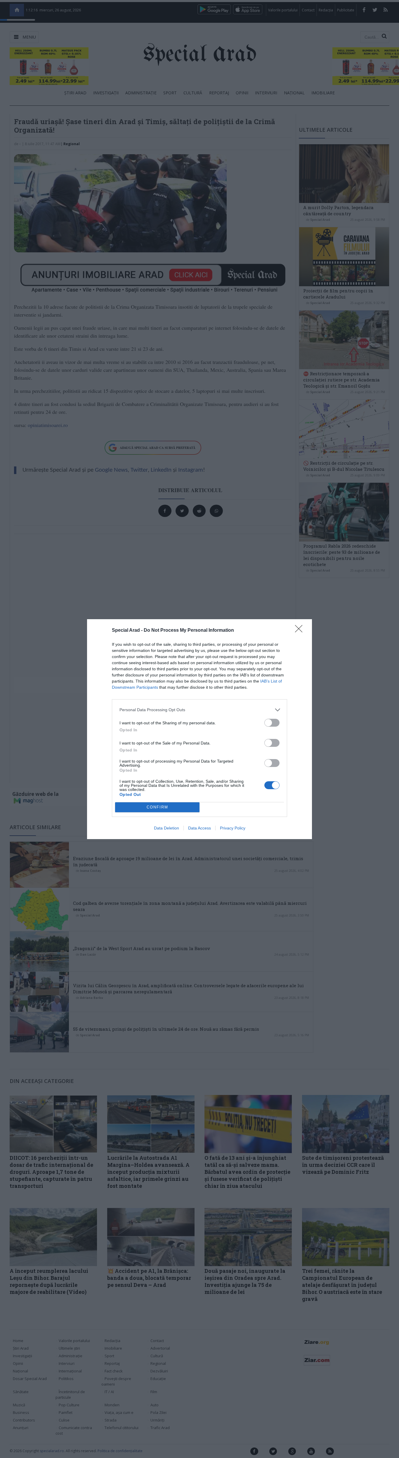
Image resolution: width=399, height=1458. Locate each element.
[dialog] (199, 729)
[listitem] (199, 710)
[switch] (272, 723)
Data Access (199, 828)
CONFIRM (157, 807)
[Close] (300, 630)
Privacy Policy (232, 828)
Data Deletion (166, 828)
